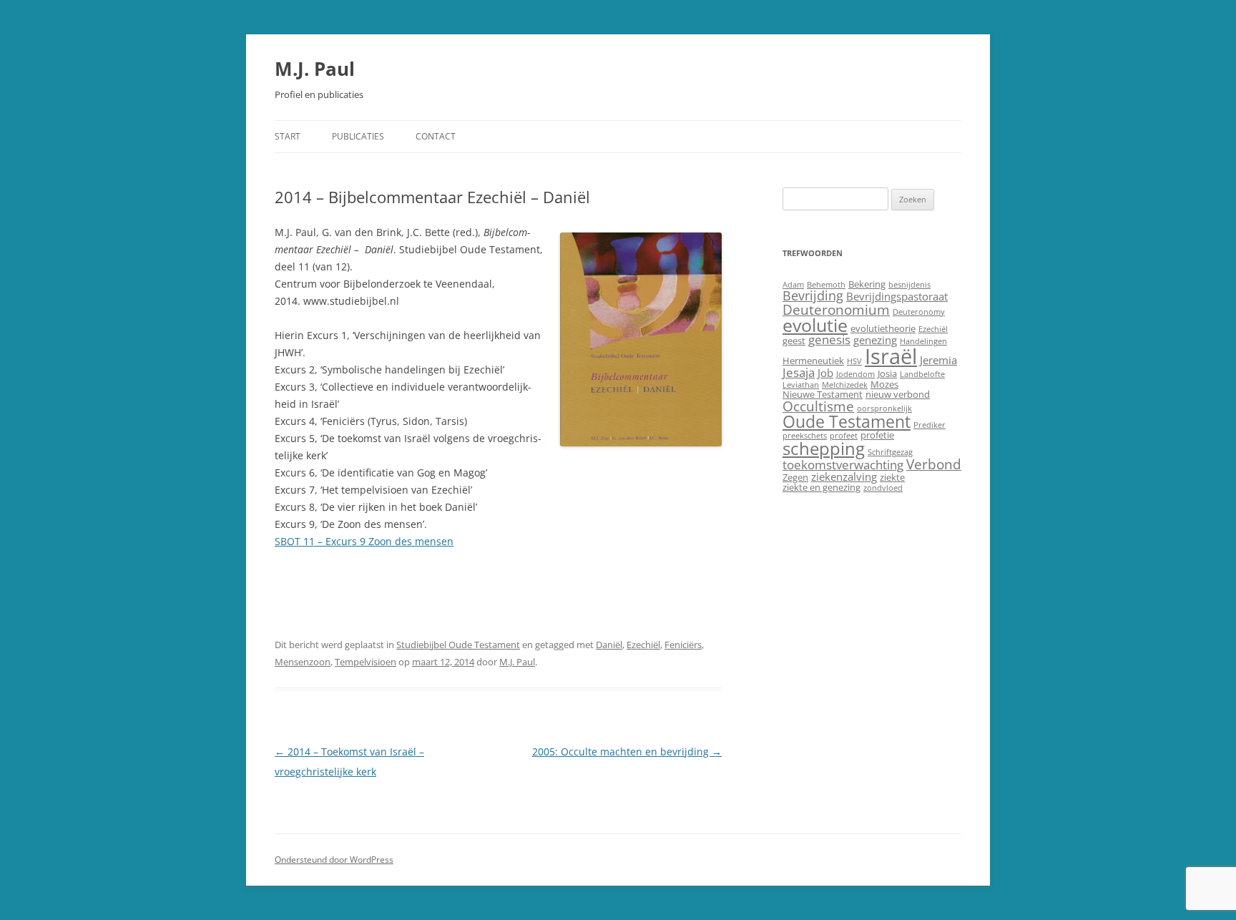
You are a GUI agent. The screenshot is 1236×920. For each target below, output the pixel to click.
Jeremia (938, 360)
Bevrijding (813, 295)
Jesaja (799, 372)
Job (825, 373)
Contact (436, 136)
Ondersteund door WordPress (334, 859)
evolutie (815, 325)
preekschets (805, 436)
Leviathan (801, 385)
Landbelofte (922, 374)
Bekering (867, 284)
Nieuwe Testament (823, 394)
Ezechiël (643, 644)
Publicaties (358, 136)
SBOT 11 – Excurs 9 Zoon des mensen (364, 541)
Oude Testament (847, 421)
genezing (875, 340)
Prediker (929, 425)
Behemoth (826, 285)
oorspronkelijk (884, 408)
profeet (844, 436)
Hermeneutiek (813, 360)
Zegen (795, 477)
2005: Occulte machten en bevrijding (627, 751)
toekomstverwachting (843, 464)
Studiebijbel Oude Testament (458, 644)
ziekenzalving (844, 476)
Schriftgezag (890, 452)
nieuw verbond (897, 394)
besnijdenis (909, 285)
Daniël (609, 644)
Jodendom (855, 374)
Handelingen (923, 341)
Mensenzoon (302, 661)
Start (287, 136)
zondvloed (883, 488)
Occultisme (818, 406)
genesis (829, 339)
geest (794, 340)
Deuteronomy (919, 312)
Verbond (933, 464)
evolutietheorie (883, 328)
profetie (877, 435)
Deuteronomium (836, 309)
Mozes (884, 384)
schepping (824, 448)
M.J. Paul (315, 69)
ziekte (892, 477)
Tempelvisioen (365, 661)
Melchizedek (845, 385)
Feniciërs (683, 644)
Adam (793, 285)
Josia (887, 373)
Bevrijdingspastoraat (897, 296)
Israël (891, 356)
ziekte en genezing (821, 487)
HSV (854, 361)
